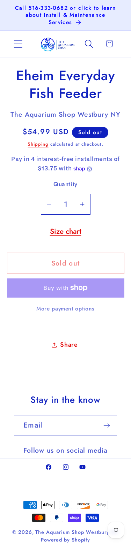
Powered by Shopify (65, 539)
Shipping (38, 144)
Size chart (65, 231)
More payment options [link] (65, 309)
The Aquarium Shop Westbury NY (76, 532)
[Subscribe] (107, 425)
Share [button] (69, 344)
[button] (18, 44)
